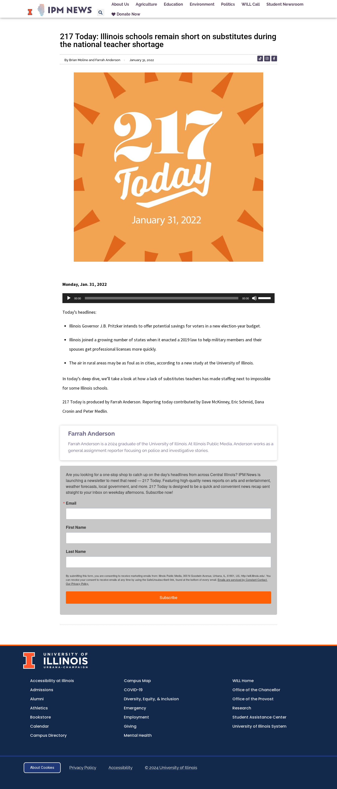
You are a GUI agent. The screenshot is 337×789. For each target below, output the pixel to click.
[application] (168, 298)
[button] (100, 12)
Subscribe (168, 597)
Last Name (76, 551)
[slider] (265, 297)
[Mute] (254, 298)
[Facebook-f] (274, 58)
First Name (76, 527)
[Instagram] (267, 58)
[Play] (68, 298)
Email (71, 503)
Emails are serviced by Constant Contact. (242, 580)
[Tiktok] (260, 58)
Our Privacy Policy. (77, 583)
